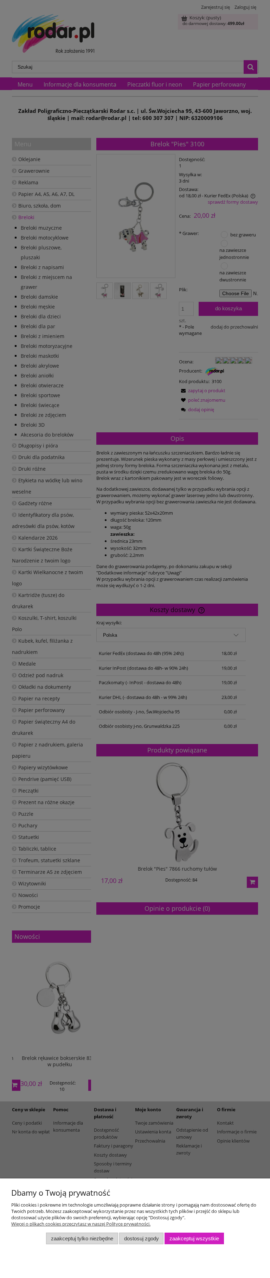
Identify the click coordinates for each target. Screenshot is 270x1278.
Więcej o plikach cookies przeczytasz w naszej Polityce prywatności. (80, 1224)
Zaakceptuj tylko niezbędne (82, 1238)
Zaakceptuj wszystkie (194, 1238)
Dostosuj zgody (141, 1238)
